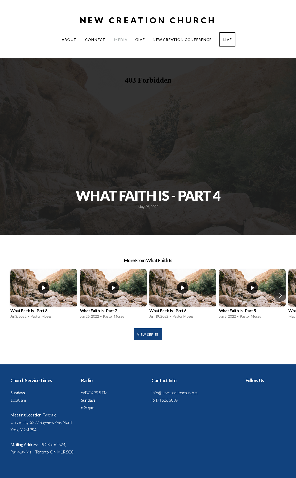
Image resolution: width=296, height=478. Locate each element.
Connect (95, 39)
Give (140, 39)
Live (227, 39)
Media (120, 39)
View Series (148, 334)
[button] (280, 295)
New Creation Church (148, 20)
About (69, 39)
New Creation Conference (182, 39)
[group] (43, 295)
